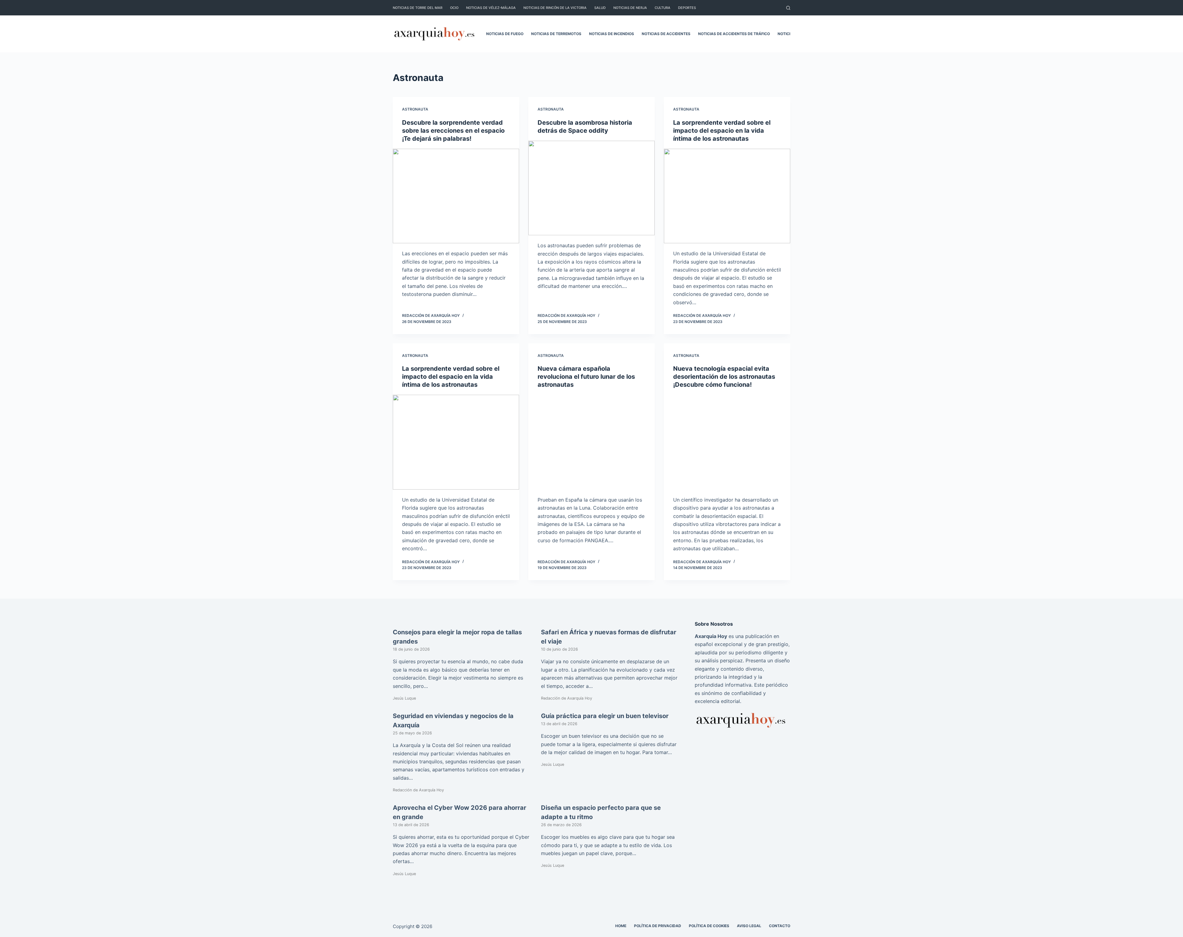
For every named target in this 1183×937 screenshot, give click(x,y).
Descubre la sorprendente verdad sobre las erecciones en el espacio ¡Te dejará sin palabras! (453, 130)
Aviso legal (749, 925)
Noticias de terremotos (556, 33)
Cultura (662, 8)
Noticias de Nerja (630, 8)
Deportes (687, 8)
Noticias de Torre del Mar (417, 8)
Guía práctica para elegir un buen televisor (605, 716)
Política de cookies (709, 925)
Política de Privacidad (657, 925)
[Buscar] (788, 8)
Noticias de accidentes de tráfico (734, 33)
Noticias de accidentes (666, 33)
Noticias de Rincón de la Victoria (555, 8)
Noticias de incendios (611, 33)
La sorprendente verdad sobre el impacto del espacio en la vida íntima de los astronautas (721, 130)
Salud (600, 8)
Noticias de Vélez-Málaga (491, 8)
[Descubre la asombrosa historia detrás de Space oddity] (591, 188)
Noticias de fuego (504, 33)
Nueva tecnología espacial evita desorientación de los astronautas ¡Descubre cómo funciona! (724, 376)
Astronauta (415, 109)
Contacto (779, 925)
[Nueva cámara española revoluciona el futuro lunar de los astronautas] (591, 442)
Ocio (454, 8)
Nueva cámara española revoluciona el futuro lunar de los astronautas (586, 376)
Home (620, 925)
